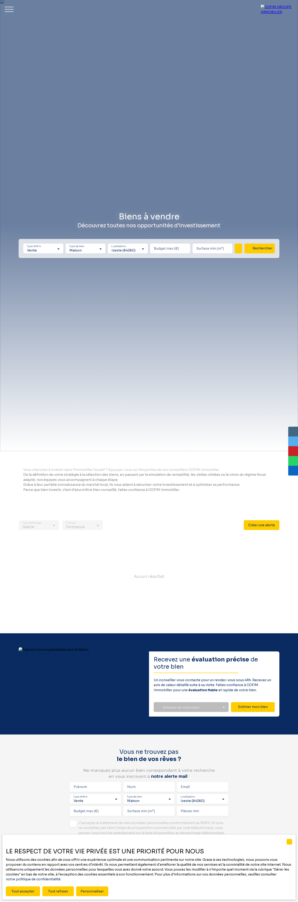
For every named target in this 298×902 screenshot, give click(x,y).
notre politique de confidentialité (33, 879)
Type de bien (76, 246)
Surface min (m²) (210, 248)
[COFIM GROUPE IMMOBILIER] (277, 9)
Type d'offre (34, 246)
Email (185, 787)
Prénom (80, 787)
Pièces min (190, 811)
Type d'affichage (31, 523)
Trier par (71, 523)
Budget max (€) (166, 248)
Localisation (119, 246)
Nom (131, 787)
